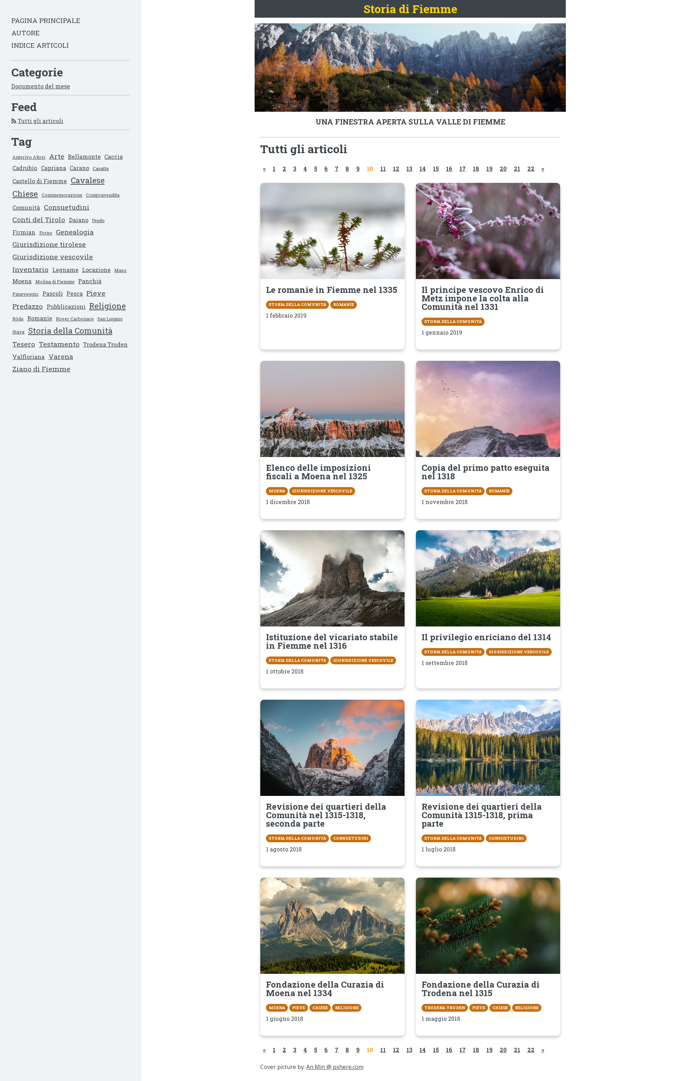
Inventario (30, 269)
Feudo (98, 220)
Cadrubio (24, 168)
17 (462, 168)
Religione (107, 306)
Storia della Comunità (70, 330)
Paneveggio (25, 294)
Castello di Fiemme (39, 181)
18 (476, 168)
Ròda (17, 319)
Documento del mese (40, 86)
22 (530, 168)
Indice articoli (40, 45)
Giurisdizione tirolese (49, 244)
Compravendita (103, 195)
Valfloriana (28, 356)
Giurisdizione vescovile (52, 256)
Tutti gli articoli (40, 121)
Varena (60, 356)
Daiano (78, 220)
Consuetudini (66, 207)
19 (489, 168)
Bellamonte (84, 156)
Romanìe (39, 318)
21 (517, 168)
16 (449, 168)
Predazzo (27, 306)
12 (396, 168)
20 (503, 168)
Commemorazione (62, 195)
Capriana (53, 168)
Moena (21, 281)
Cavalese (88, 180)
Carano (79, 168)
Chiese (25, 194)
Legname (65, 269)
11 (383, 168)
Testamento (59, 344)
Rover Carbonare (75, 319)
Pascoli (52, 293)
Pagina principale (45, 20)
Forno (45, 233)
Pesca (74, 293)
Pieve (95, 293)
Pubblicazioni (66, 306)
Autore (25, 32)
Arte (56, 156)
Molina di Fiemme (55, 281)
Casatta (101, 168)
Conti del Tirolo (38, 219)
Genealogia (75, 231)
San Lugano (110, 319)
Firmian (23, 232)
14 (422, 168)
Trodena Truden (105, 344)
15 (436, 168)
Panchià (89, 281)
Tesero (23, 344)
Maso (120, 270)
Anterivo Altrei (28, 157)
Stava (18, 332)
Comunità (26, 207)
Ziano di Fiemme (41, 368)
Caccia (113, 156)
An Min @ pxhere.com (335, 1067)
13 (409, 168)
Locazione (96, 269)
